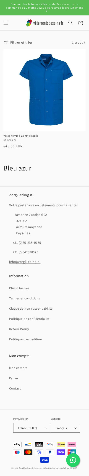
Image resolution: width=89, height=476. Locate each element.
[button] (6, 23)
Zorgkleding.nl (26, 468)
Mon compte (18, 368)
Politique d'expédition (25, 339)
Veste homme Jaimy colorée (20, 135)
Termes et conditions (24, 298)
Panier (13, 378)
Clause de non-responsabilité (31, 308)
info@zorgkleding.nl (24, 261)
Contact (15, 388)
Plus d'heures (19, 288)
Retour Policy (19, 329)
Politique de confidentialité (29, 319)
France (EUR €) (27, 428)
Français (61, 428)
